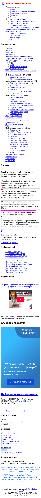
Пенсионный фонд (17, 138)
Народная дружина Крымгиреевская (19, 61)
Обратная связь (16, 114)
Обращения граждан (13, 31)
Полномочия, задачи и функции (22, 11)
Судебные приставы (18, 134)
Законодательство (17, 97)
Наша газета (10, 54)
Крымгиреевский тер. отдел (16, 256)
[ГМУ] (4, 445)
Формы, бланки (16, 108)
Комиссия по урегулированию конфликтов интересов (22, 111)
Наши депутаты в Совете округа (22, 21)
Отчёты (13, 17)
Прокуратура (15, 130)
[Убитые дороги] (9, 443)
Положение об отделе (18, 13)
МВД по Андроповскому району (22, 132)
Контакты (9, 40)
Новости (8, 50)
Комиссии (14, 15)
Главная (8, 48)
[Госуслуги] (6, 435)
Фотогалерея (10, 159)
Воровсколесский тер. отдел (16, 270)
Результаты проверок (13, 118)
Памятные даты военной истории (18, 56)
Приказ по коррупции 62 (15, 411)
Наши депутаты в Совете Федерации (24, 27)
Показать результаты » (9, 243)
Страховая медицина (18, 150)
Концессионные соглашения (21, 91)
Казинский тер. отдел (13, 252)
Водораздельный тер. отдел (16, 268)
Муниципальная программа (21, 79)
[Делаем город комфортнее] (12, 452)
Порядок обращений (18, 33)
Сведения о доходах (18, 101)
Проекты (13, 89)
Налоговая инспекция (18, 140)
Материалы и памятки (18, 67)
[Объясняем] (6, 437)
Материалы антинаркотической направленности (17, 121)
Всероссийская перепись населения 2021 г (21, 58)
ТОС (7, 126)
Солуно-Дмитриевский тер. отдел (18, 264)
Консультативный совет (14, 69)
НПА (12, 65)
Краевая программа (17, 77)
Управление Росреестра (19, 146)
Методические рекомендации (21, 106)
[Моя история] (7, 439)
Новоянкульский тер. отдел (16, 262)
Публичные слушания (14, 124)
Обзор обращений (17, 35)
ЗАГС (12, 153)
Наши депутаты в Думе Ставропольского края (19, 24)
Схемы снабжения (17, 93)
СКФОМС (14, 136)
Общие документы (17, 87)
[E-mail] (26, 401)
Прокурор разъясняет (13, 116)
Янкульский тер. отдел (14, 272)
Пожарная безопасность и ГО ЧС (18, 155)
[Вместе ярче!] (10, 441)
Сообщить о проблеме (20, 382)
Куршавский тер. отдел (14, 260)
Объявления (10, 52)
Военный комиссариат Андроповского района (19, 143)
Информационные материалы (21, 103)
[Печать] (18, 401)
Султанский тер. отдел (14, 266)
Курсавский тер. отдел (14, 258)
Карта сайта (10, 161)
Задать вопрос (15, 37)
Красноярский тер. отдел (15, 254)
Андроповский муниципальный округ (20, 29)
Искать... (4, 420)
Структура (14, 9)
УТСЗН (13, 148)
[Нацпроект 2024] (8, 433)
